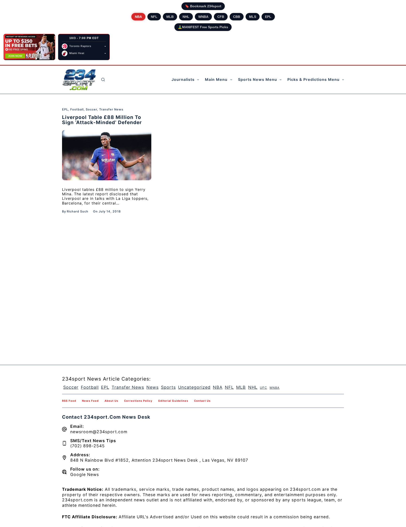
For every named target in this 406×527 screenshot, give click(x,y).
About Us (111, 400)
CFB (220, 17)
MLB (170, 17)
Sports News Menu (257, 79)
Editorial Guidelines (173, 400)
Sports (168, 387)
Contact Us (202, 400)
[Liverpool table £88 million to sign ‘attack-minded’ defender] (106, 155)
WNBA (203, 17)
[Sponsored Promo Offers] (29, 47)
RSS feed (69, 400)
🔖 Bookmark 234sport (203, 6)
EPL (268, 17)
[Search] (103, 79)
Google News (84, 474)
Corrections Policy (138, 400)
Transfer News (111, 109)
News (152, 387)
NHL (186, 17)
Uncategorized (194, 387)
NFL (154, 17)
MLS (252, 17)
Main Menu (216, 79)
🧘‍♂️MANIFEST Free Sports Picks (203, 27)
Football (77, 109)
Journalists (183, 79)
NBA (138, 17)
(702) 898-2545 (87, 445)
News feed (90, 400)
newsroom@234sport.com (98, 431)
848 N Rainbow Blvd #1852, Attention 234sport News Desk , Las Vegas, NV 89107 (159, 460)
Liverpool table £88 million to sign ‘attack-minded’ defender (102, 120)
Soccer (91, 109)
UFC (263, 387)
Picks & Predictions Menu (313, 79)
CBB (236, 17)
